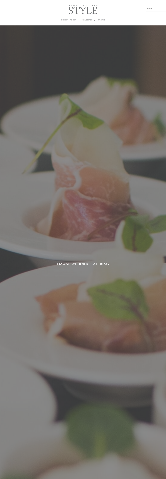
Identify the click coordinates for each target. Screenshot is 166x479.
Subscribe (101, 20)
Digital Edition (87, 20)
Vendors (73, 20)
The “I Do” (64, 20)
